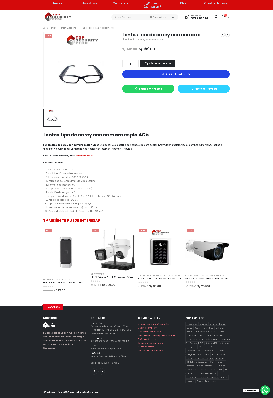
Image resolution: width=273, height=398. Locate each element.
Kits (211, 362)
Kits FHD (203, 369)
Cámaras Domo (194, 350)
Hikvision (221, 354)
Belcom (198, 328)
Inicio (57, 3)
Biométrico (208, 328)
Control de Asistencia (215, 335)
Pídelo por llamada (206, 88)
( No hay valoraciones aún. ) (150, 39)
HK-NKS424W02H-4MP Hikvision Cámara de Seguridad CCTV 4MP (128, 277)
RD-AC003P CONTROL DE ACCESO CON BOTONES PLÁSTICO (171, 278)
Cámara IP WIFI (196, 343)
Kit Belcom (220, 358)
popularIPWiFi (193, 377)
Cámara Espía (212, 339)
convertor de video (195, 339)
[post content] (65, 252)
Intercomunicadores (204, 358)
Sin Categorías (97, 274)
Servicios (120, 3)
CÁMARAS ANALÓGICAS (194, 275)
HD (213, 354)
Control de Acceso (195, 335)
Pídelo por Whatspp (150, 88)
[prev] (223, 35)
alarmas (203, 324)
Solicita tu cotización (178, 74)
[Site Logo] (58, 16)
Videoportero (203, 381)
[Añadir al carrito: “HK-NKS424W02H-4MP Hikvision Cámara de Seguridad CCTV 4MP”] (130, 233)
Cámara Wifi (209, 350)
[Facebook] (94, 371)
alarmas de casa (218, 324)
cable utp (220, 328)
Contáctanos (215, 3)
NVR (220, 369)
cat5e (189, 331)
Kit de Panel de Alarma (197, 362)
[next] (227, 35)
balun (189, 328)
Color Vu (222, 331)
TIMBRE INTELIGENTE (218, 377)
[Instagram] (101, 371)
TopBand (190, 381)
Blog (184, 3)
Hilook (189, 358)
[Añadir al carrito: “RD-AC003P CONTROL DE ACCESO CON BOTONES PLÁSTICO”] (177, 233)
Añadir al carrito (160, 63)
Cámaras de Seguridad (209, 347)
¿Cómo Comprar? (152, 5)
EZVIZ (200, 354)
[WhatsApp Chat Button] (265, 390)
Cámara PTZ (211, 343)
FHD (207, 354)
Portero (204, 377)
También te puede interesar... (73, 220)
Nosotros (89, 3)
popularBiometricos (207, 373)
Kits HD (213, 369)
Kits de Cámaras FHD (206, 366)
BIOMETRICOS (48, 279)
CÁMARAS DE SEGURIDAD (215, 275)
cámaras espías (85, 155)
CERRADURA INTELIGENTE (205, 331)
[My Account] (215, 17)
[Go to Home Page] (44, 28)
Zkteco (215, 381)
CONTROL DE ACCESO (63, 279)
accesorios (192, 324)
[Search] (173, 17)
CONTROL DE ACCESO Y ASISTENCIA (169, 275)
